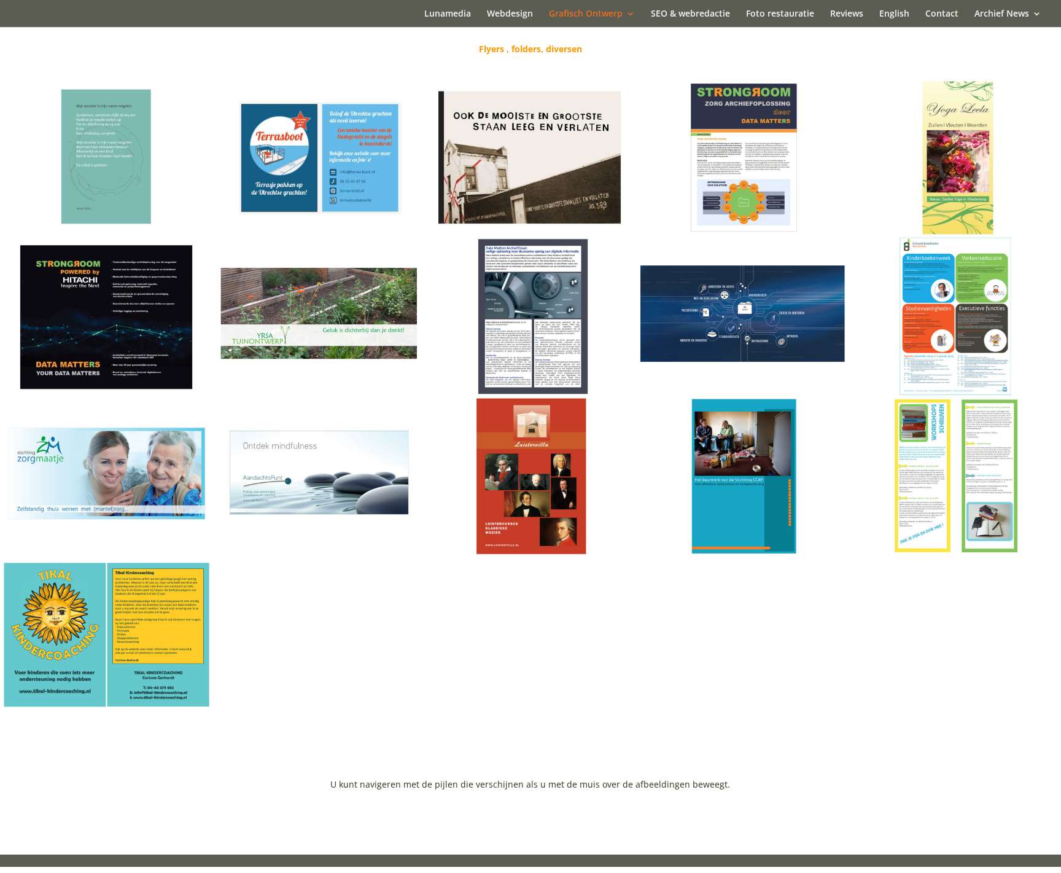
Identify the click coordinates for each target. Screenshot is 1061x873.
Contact (941, 14)
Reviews (846, 14)
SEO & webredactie (690, 14)
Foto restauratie (780, 14)
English (894, 14)
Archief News (1001, 14)
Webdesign (510, 14)
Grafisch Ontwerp (586, 14)
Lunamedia (447, 14)
